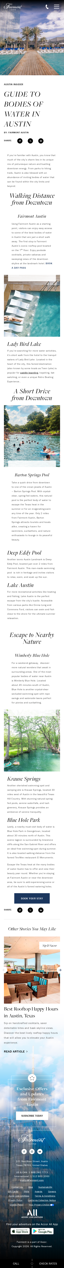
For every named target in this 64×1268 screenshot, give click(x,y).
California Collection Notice (42, 1200)
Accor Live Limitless (19, 1196)
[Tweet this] (30, 141)
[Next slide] (60, 970)
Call (16, 1263)
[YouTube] (40, 1151)
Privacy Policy (15, 1200)
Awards (39, 1191)
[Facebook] (24, 1151)
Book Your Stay (32, 898)
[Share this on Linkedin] (40, 141)
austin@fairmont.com (32, 1180)
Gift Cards (13, 1191)
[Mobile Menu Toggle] (56, 7)
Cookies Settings (41, 1204)
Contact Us (17, 1187)
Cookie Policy (16, 1204)
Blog (30, 1187)
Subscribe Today (32, 1115)
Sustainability (45, 1187)
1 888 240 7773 (38, 1172)
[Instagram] (32, 1151)
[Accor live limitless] (32, 1213)
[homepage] (15, 6)
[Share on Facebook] (19, 141)
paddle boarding (29, 372)
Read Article (14, 1051)
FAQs (26, 1191)
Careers (52, 1191)
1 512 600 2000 (39, 1176)
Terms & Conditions (45, 1196)
